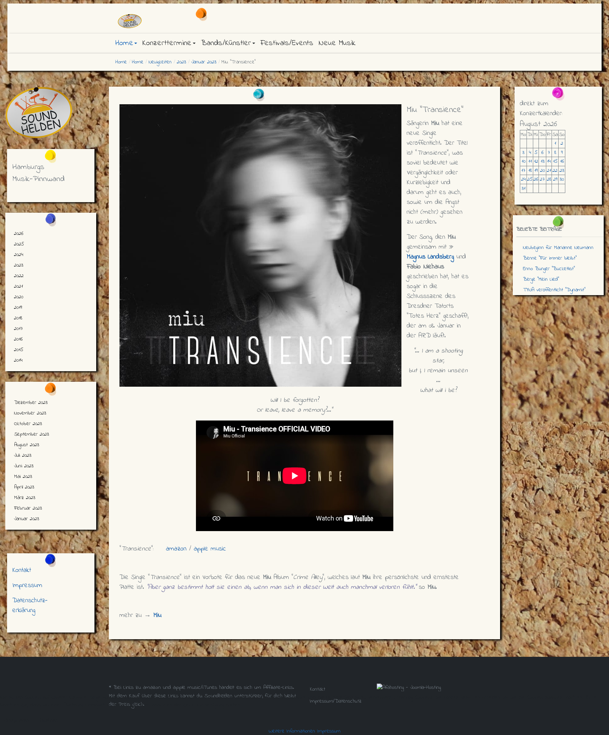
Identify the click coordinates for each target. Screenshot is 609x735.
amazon (176, 549)
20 (542, 170)
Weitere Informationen (292, 731)
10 (523, 161)
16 (562, 161)
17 (523, 170)
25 (530, 179)
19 (535, 170)
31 (523, 188)
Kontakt (21, 570)
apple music (210, 549)
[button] (126, 43)
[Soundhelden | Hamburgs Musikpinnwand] (174, 21)
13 (543, 161)
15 (555, 161)
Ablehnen (49, 720)
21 (549, 170)
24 (523, 179)
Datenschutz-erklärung (30, 605)
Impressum (27, 585)
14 (549, 161)
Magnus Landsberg (430, 257)
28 (549, 179)
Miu (157, 615)
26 (536, 179)
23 (562, 170)
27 (542, 179)
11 (530, 161)
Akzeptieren (16, 720)
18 (530, 170)
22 (555, 170)
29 (555, 179)
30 (562, 179)
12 (536, 161)
